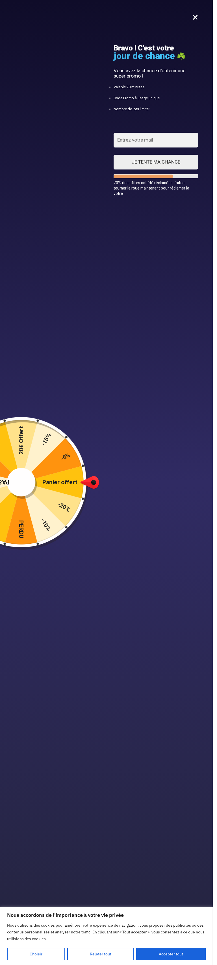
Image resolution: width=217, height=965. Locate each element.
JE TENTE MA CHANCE (156, 162)
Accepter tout (171, 954)
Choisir (36, 954)
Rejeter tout (100, 954)
